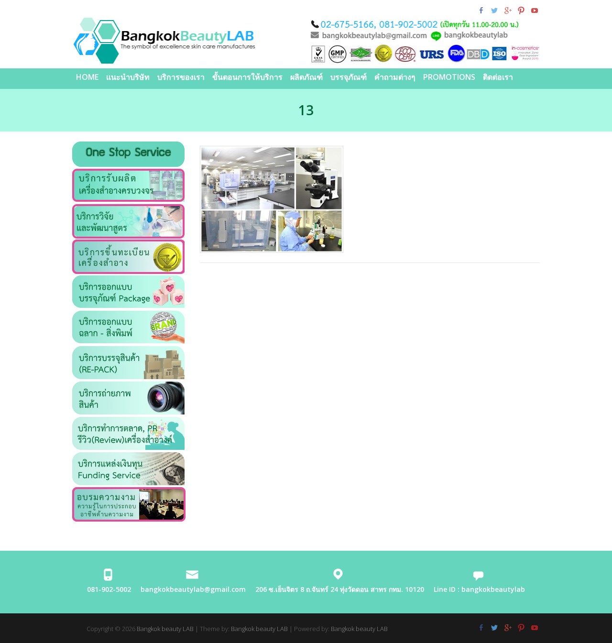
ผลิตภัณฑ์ (306, 77)
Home (87, 77)
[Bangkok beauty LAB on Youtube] (534, 10)
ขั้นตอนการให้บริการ (247, 77)
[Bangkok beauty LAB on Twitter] (494, 10)
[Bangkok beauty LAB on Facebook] (480, 10)
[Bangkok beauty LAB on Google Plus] (507, 10)
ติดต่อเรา (498, 77)
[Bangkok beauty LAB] (306, 41)
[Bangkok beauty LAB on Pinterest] (520, 10)
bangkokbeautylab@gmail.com (193, 589)
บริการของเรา (181, 77)
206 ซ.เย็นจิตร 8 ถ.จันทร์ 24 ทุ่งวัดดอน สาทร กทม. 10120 (339, 589)
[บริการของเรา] (128, 173)
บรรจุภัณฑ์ (348, 77)
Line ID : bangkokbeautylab (479, 589)
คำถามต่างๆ (394, 77)
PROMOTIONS (449, 77)
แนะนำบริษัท (128, 77)
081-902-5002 (109, 589)
